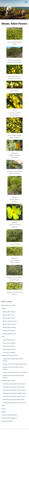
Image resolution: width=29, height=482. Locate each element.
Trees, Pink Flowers (8, 346)
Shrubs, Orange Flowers (10, 321)
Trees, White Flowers (9, 340)
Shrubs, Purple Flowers (9, 333)
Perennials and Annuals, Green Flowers (14, 396)
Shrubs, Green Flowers (9, 327)
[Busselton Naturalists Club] (9, 17)
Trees (3, 336)
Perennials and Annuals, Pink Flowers (14, 387)
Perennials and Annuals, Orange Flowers (14, 393)
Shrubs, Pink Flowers (9, 318)
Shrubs (3, 308)
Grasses (3, 408)
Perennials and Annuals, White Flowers (14, 384)
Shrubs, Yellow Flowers (9, 324)
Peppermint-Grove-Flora (8, 305)
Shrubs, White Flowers (9, 311)
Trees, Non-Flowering (9, 352)
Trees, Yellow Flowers (9, 343)
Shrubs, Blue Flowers (9, 330)
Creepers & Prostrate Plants (9, 355)
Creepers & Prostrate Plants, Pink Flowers (15, 372)
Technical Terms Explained (9, 418)
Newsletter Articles (7, 421)
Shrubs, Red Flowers (9, 315)
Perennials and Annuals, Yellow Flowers (14, 390)
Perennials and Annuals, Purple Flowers (14, 402)
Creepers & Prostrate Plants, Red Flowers (15, 364)
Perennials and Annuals (8, 380)
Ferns (3, 405)
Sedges (3, 411)
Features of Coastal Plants (9, 415)
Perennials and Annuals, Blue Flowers (14, 399)
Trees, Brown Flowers (9, 349)
